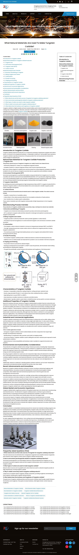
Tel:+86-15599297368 (47, 549)
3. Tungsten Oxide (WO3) (10, 66)
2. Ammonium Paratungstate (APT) (13, 64)
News (21, 548)
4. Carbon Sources (9, 68)
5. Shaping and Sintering (10, 80)
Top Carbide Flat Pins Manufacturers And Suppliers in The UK (55, 508)
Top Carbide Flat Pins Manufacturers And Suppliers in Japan (19, 512)
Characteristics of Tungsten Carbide (13, 82)
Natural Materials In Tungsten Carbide (13, 488)
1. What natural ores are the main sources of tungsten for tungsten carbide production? (26, 98)
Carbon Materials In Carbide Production (14, 495)
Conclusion (7, 94)
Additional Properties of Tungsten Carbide (14, 84)
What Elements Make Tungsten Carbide (35, 488)
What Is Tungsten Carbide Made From (35, 495)
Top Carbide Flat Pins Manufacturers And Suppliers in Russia (55, 507)
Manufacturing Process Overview (12, 70)
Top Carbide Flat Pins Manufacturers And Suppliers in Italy (54, 512)
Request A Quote (70, 13)
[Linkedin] (60, 2)
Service (22, 546)
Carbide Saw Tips (7, 544)
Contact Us (35, 544)
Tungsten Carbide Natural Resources (33, 491)
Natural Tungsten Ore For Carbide (29, 493)
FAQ (21, 544)
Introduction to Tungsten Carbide (12, 58)
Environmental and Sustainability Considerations (16, 88)
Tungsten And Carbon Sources (11, 493)
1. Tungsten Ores (8, 62)
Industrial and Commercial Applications (14, 86)
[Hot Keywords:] (68, 2)
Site (45, 49)
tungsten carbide (22, 111)
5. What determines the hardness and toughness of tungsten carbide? (22, 106)
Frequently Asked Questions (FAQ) (12, 96)
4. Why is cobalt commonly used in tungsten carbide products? (20, 104)
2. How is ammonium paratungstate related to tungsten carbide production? (23, 100)
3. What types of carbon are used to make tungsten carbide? (19, 102)
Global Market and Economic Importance (14, 92)
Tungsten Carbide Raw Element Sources (34, 498)
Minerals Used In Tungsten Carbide (12, 498)
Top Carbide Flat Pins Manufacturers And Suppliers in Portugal (55, 513)
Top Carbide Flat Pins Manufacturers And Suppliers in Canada (19, 507)
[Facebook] (57, 2)
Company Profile (24, 542)
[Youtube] (62, 2)
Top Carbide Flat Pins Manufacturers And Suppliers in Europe (19, 510)
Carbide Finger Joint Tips (9, 542)
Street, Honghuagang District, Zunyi (51, 543)
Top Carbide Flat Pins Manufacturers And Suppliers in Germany (19, 513)
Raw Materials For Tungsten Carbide (13, 491)
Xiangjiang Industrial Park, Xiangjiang (51, 542)
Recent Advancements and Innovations (14, 90)
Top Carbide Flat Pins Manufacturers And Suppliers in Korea (55, 510)
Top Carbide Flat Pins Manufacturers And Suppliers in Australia (19, 508)
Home (33, 542)
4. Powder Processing (9, 78)
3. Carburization (8, 76)
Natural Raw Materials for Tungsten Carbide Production (18, 60)
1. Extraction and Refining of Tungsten (13, 72)
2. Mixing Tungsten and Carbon (12, 74)
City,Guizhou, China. (47, 545)
